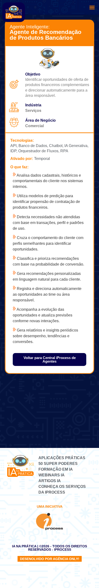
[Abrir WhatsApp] (87, 576)
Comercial (34, 126)
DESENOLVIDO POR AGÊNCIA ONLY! (49, 559)
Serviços (33, 111)
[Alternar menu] (92, 7)
